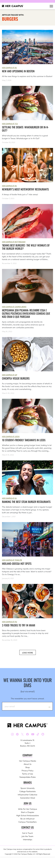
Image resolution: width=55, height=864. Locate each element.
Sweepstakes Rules (27, 777)
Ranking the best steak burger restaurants (26, 502)
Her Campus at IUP (9, 375)
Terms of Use (27, 773)
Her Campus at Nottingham (13, 242)
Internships (27, 839)
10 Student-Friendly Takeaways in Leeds (23, 440)
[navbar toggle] (51, 6)
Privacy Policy (27, 770)
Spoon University (28, 788)
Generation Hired (27, 797)
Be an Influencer (27, 818)
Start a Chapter (27, 812)
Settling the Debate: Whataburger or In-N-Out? (25, 128)
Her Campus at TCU (10, 124)
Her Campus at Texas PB (12, 560)
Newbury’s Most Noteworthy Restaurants (25, 189)
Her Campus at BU (9, 68)
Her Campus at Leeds (10, 436)
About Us (27, 764)
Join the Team (27, 836)
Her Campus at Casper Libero (14, 307)
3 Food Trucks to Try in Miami (18, 625)
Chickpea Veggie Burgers (16, 378)
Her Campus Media (27, 760)
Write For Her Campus (27, 809)
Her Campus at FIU (9, 622)
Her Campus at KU (9, 498)
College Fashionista (27, 791)
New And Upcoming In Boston (18, 71)
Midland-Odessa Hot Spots (16, 563)
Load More (27, 652)
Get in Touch (27, 833)
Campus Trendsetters (27, 821)
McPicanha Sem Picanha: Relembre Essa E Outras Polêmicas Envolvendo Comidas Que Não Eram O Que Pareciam (26, 313)
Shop (27, 767)
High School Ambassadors (27, 815)
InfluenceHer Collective (27, 794)
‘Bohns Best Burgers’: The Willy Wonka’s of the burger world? (26, 247)
